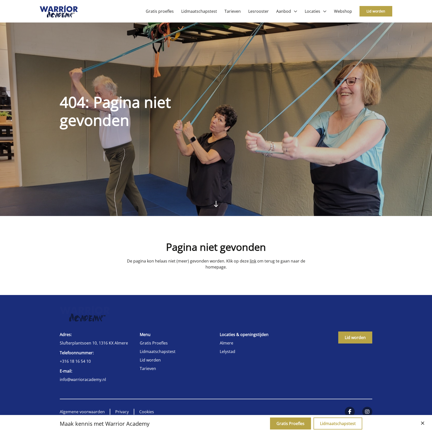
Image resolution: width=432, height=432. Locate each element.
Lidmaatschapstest (158, 351)
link (253, 261)
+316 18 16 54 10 (75, 361)
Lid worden (375, 11)
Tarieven (148, 368)
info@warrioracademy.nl (83, 379)
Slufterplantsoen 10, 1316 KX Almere (94, 343)
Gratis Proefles (154, 343)
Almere (226, 343)
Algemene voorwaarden (82, 411)
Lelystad (227, 351)
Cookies (146, 411)
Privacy (122, 411)
